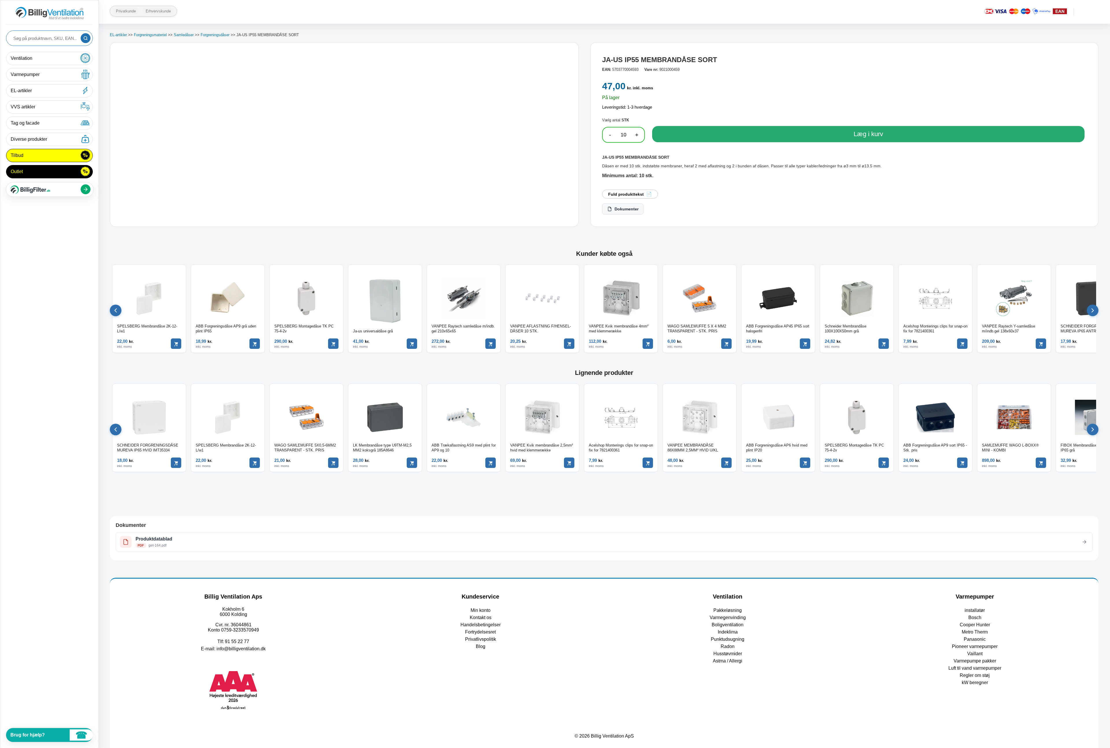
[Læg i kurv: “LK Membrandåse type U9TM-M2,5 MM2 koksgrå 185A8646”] (412, 463)
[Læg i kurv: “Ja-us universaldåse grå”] (412, 343)
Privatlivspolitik (480, 639)
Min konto (481, 610)
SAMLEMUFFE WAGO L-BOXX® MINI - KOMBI (1010, 447)
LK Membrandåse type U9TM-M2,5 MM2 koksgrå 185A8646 (382, 447)
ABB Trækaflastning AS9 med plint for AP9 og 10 (464, 447)
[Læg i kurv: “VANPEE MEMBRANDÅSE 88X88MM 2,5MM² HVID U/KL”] (726, 463)
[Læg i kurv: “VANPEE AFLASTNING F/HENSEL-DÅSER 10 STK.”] (569, 343)
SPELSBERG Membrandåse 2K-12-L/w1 (147, 328)
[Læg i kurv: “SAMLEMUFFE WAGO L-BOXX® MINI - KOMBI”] (1041, 463)
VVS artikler (23, 106)
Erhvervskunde (158, 11)
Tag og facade (25, 123)
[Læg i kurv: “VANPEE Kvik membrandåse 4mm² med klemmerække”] (648, 343)
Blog (480, 646)
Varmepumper (25, 74)
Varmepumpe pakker (975, 660)
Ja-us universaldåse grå (373, 331)
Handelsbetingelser (480, 624)
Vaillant (975, 653)
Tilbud (17, 155)
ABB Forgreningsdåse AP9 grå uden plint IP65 (226, 328)
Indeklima (728, 631)
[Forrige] (115, 310)
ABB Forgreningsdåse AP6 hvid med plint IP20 (776, 447)
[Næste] (1092, 310)
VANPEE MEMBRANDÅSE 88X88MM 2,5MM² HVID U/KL (692, 447)
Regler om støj (975, 675)
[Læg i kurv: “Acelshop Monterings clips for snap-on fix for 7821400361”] (962, 343)
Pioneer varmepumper (975, 646)
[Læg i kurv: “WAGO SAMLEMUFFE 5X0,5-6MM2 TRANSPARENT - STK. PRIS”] (333, 463)
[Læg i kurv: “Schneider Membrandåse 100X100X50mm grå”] (883, 343)
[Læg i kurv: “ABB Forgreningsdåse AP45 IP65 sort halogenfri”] (805, 343)
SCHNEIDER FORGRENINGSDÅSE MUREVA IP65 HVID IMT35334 (147, 447)
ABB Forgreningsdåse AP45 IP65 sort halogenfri (777, 328)
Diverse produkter (29, 139)
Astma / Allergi (727, 660)
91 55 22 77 (237, 641)
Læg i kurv (868, 134)
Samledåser (184, 35)
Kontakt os (480, 617)
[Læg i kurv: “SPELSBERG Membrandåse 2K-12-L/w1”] (176, 343)
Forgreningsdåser (215, 35)
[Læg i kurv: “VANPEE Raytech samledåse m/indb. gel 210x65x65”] (490, 343)
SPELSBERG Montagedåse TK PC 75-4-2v (304, 328)
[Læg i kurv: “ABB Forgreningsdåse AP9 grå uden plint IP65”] (254, 343)
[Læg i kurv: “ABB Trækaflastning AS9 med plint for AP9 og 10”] (490, 463)
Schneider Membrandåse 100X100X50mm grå (845, 328)
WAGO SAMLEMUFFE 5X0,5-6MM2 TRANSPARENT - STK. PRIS (305, 447)
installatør (975, 610)
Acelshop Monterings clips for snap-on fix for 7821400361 (935, 328)
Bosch (974, 617)
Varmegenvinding (728, 617)
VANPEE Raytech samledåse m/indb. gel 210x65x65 (463, 328)
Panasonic (975, 639)
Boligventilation (727, 624)
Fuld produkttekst (626, 194)
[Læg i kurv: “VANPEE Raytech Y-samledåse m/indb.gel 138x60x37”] (1041, 343)
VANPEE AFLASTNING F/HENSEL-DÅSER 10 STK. (540, 328)
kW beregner (975, 682)
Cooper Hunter (975, 624)
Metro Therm (975, 631)
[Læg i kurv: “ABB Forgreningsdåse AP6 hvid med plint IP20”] (805, 463)
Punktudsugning (727, 639)
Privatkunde (126, 11)
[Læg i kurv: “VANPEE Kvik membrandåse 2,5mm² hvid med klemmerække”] (569, 463)
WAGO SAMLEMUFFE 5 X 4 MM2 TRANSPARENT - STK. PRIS (696, 328)
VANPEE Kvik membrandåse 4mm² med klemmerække (618, 328)
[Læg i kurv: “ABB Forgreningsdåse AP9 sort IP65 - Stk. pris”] (962, 463)
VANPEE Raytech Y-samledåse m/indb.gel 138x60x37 (1008, 328)
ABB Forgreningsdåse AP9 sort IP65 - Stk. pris (935, 447)
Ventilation (21, 58)
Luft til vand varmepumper (974, 668)
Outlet (17, 171)
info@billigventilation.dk (241, 648)
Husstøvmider (727, 653)
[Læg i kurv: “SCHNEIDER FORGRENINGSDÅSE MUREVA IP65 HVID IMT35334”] (176, 463)
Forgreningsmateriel (150, 35)
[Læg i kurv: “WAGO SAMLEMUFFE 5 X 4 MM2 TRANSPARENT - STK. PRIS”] (726, 343)
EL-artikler (21, 90)
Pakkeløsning (727, 610)
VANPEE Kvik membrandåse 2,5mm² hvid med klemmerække (541, 447)
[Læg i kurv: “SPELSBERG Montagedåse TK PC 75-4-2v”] (333, 343)
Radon (728, 646)
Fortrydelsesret (480, 631)
